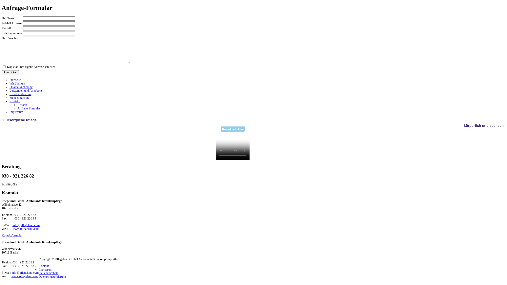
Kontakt (15, 101)
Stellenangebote (19, 97)
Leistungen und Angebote (26, 90)
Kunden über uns (20, 94)
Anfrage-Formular (28, 108)
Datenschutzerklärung (52, 276)
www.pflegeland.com (25, 228)
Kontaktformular (12, 235)
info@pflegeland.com (26, 225)
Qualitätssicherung (21, 87)
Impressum (16, 112)
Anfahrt (22, 104)
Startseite (15, 80)
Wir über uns (18, 83)
